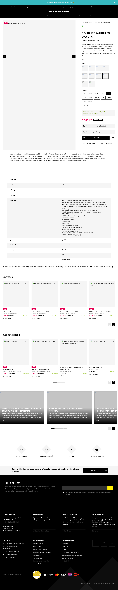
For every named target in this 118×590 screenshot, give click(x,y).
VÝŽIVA (80, 16)
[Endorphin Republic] (59, 11)
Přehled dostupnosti (88, 113)
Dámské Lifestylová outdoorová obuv (15, 266)
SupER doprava (10, 557)
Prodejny (20, 7)
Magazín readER (29, 7)
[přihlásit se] (110, 12)
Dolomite (64, 185)
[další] (113, 324)
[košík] (114, 12)
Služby (64, 549)
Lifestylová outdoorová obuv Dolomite (77, 266)
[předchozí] (109, 324)
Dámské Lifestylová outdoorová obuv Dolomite (45, 266)
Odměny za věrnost (11, 554)
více (83, 59)
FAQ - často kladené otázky (70, 552)
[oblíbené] (7, 12)
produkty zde (68, 2)
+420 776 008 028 (84, 7)
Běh (38, 16)
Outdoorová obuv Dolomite (102, 266)
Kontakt (5, 7)
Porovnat (8, 318)
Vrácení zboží (37, 546)
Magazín (65, 546)
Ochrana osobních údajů (40, 549)
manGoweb (111, 583)
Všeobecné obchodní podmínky (42, 552)
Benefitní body (37, 564)
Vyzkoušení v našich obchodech (15, 543)
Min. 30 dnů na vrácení (13, 551)
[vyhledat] (3, 12)
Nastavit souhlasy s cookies (41, 561)
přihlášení (102, 126)
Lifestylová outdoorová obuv (102, 22)
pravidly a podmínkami (30, 491)
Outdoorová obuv (88, 22)
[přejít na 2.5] (57, 428)
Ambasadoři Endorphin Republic (72, 555)
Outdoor (59, 16)
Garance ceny (37, 555)
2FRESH (93, 583)
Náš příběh (12, 7)
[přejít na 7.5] (65, 428)
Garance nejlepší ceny (93, 132)
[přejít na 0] (53, 428)
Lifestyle (69, 16)
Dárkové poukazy (38, 558)
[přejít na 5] (61, 428)
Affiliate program (67, 558)
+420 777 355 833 (111, 7)
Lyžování (48, 16)
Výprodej (17, 16)
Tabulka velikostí (86, 105)
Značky (90, 16)
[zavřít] (114, 2)
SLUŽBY (100, 16)
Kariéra (38, 7)
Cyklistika (28, 16)
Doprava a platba (38, 543)
